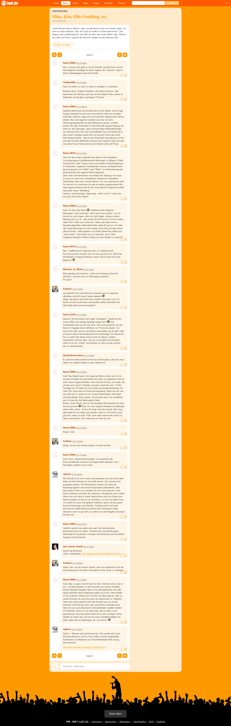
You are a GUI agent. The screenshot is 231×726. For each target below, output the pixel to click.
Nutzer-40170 (69, 153)
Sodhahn (67, 289)
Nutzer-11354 (69, 314)
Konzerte (108, 3)
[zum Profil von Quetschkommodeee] (55, 355)
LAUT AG (83, 722)
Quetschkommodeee (73, 355)
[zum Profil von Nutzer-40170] (55, 153)
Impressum (96, 722)
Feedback (160, 722)
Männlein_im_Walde (73, 269)
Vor (119, 55)
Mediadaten (124, 722)
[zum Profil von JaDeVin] (55, 474)
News (65, 3)
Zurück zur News (62, 45)
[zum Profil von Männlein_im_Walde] (55, 269)
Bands (76, 3)
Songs (96, 3)
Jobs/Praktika (139, 722)
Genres (122, 3)
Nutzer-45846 (69, 63)
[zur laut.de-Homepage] (12, 3)
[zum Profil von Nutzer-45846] (55, 63)
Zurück (59, 55)
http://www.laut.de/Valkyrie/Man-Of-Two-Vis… (103, 554)
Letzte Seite (125, 55)
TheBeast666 (69, 82)
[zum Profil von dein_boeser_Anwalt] (55, 546)
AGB (151, 722)
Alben (85, 3)
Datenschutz (110, 722)
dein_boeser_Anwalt (73, 546)
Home (56, 3)
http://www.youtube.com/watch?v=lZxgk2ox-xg (84, 647)
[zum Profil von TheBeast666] (55, 82)
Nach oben (115, 713)
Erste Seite (54, 55)
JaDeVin (67, 474)
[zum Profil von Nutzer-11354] (55, 315)
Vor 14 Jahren (81, 63)
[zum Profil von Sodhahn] (55, 289)
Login (227, 3)
